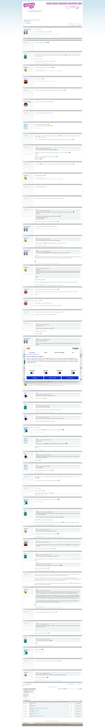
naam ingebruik (27, 101)
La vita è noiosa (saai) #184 (34, 710)
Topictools (72, 25)
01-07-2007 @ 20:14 (47, 554)
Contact (70, 724)
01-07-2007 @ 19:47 (46, 529)
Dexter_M (26, 541)
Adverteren (42, 724)
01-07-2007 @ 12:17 (46, 417)
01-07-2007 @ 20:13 (47, 564)
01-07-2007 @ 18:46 (48, 512)
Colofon (61, 724)
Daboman (26, 427)
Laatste (79, 684)
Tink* (25, 54)
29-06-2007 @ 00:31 (46, 239)
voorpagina (28, 1)
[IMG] (24, 695)
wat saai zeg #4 (28, 21)
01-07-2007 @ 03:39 (47, 394)
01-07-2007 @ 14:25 (46, 466)
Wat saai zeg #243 (32, 703)
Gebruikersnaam (67, 6)
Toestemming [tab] (32, 352)
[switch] (45, 373)
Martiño (25, 124)
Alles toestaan (70, 377)
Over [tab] (73, 352)
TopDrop (26, 67)
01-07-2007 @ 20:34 (46, 624)
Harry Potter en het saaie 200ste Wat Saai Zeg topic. (38, 708)
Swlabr (25, 78)
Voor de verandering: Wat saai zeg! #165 (36, 715)
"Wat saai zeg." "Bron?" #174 (34, 713)
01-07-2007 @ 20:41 (46, 590)
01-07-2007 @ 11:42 (46, 405)
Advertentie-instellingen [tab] (59, 352)
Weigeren (35, 377)
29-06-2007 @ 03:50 (47, 339)
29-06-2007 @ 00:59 (47, 251)
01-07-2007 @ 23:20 (46, 673)
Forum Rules (25, 697)
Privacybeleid (47, 724)
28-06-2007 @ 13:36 (47, 148)
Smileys (24, 694)
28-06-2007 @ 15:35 (46, 210)
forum (32, 1)
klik (54, 67)
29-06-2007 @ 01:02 (46, 268)
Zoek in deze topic (78, 25)
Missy (25, 393)
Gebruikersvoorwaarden (54, 724)
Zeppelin (26, 289)
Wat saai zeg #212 (32, 705)
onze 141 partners (33, 358)
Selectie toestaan (52, 377)
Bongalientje (27, 29)
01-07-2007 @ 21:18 (46, 639)
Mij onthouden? (79, 6)
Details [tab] (45, 352)
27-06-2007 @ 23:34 (46, 324)
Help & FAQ (65, 724)
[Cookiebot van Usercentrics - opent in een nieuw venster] (73, 348)
